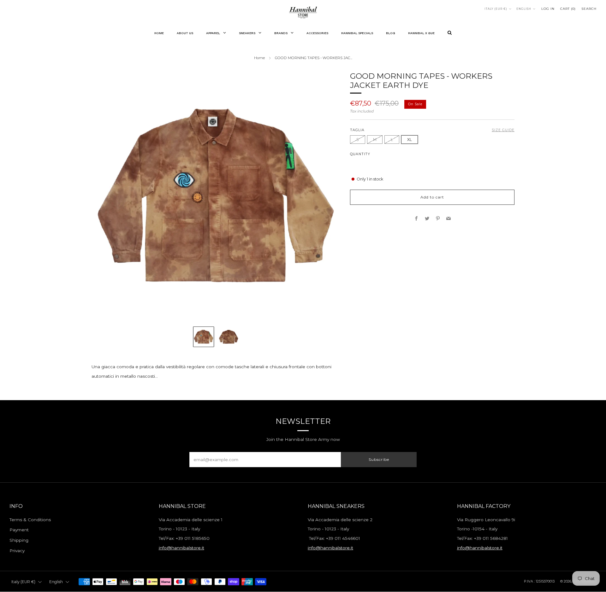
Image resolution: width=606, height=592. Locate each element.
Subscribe (379, 459)
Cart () (568, 9)
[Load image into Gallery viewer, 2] (228, 337)
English (523, 8)
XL (409, 139)
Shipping (18, 540)
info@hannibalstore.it (181, 547)
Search (589, 9)
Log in (548, 9)
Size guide (503, 130)
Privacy (17, 550)
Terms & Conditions (30, 519)
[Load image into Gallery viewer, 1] (203, 337)
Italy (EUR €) (495, 8)
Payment (19, 529)
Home (259, 58)
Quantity (360, 154)
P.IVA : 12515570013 (539, 581)
